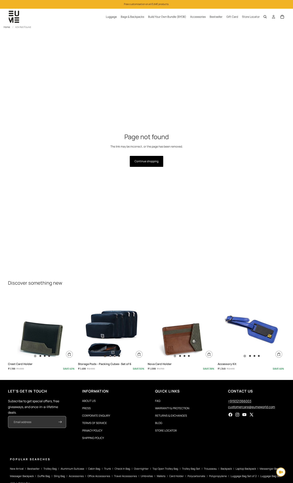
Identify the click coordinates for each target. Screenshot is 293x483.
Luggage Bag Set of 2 (244, 476)
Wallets (161, 476)
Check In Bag (122, 468)
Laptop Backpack (246, 468)
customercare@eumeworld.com (251, 406)
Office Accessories (99, 476)
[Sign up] (60, 422)
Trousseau (210, 468)
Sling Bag (59, 476)
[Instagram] (237, 414)
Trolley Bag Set (191, 468)
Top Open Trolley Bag (165, 468)
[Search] (265, 16)
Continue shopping (146, 161)
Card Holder (176, 476)
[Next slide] (70, 326)
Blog (158, 423)
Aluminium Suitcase (72, 468)
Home (7, 27)
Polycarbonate (196, 476)
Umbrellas (147, 476)
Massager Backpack (22, 476)
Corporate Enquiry (96, 415)
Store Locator (166, 430)
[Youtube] (244, 414)
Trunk (107, 468)
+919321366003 (239, 401)
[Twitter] (251, 414)
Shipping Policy (93, 438)
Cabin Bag (94, 468)
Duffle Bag (43, 476)
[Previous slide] (14, 326)
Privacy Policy (92, 430)
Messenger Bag (269, 468)
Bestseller (33, 468)
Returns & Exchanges (171, 415)
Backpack (226, 468)
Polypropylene (218, 476)
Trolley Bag (50, 468)
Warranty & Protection (172, 408)
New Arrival (17, 468)
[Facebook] (230, 414)
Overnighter (141, 468)
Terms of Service (94, 423)
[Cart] (282, 16)
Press (86, 408)
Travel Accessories (125, 476)
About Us (89, 401)
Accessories (76, 476)
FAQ (157, 401)
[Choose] (69, 354)
